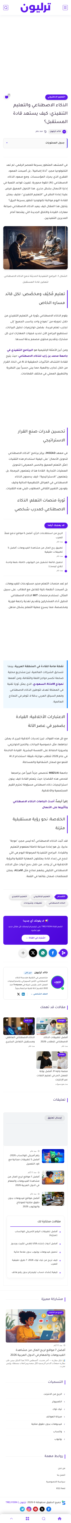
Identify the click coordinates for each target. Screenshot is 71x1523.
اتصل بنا (61, 1475)
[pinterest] (35, 1509)
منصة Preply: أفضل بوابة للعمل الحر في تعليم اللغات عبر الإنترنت (52, 1075)
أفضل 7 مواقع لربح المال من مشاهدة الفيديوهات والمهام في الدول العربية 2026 (23, 1181)
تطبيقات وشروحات (33, 903)
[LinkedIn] (23, 994)
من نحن (61, 1468)
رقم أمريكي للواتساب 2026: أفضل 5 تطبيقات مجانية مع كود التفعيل (23, 1159)
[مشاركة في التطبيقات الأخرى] (23, 953)
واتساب (58, 1432)
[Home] (60, 1518)
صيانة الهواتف (54, 1417)
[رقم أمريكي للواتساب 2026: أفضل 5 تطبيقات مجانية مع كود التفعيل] (53, 1156)
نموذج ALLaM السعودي (48, 684)
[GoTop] (11, 1518)
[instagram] (28, 1509)
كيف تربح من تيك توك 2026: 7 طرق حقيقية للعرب (34, 1262)
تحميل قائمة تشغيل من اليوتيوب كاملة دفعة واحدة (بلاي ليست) (34, 564)
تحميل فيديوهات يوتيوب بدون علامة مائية (35, 1252)
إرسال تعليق (55, 1118)
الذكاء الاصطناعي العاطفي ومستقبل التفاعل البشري (20, 1039)
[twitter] (42, 1509)
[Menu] (27, 1518)
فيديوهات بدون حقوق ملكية (47, 1424)
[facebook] (48, 1509)
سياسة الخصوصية (55, 1482)
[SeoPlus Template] (64, 1502)
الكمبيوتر (57, 1402)
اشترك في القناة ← (35, 938)
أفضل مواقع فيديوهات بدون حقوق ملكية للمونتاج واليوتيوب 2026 (23, 1202)
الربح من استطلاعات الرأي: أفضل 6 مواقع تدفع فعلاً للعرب (33, 535)
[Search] (44, 1518)
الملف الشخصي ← (39, 994)
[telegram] (22, 1509)
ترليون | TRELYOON (16, 1502)
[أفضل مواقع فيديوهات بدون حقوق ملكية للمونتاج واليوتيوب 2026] (53, 1199)
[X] (18, 994)
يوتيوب (58, 1439)
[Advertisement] (35, 57)
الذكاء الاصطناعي (57, 903)
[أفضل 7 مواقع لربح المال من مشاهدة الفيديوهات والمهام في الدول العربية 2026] (53, 1177)
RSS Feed (60, 1489)
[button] (53, 953)
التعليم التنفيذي (19, 897)
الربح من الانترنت (53, 1394)
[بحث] (5, 7)
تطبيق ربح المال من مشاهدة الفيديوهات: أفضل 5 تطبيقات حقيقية (35, 550)
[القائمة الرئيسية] (65, 7)
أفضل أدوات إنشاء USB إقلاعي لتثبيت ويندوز (34, 1244)
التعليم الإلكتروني (56, 97)
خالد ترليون (55, 131)
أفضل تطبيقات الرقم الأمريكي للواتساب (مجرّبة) (36, 1233)
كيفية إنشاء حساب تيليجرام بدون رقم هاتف (34, 1272)
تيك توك (58, 1409)
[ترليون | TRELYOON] (35, 7)
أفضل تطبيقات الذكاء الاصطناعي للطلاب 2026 (54, 1039)
